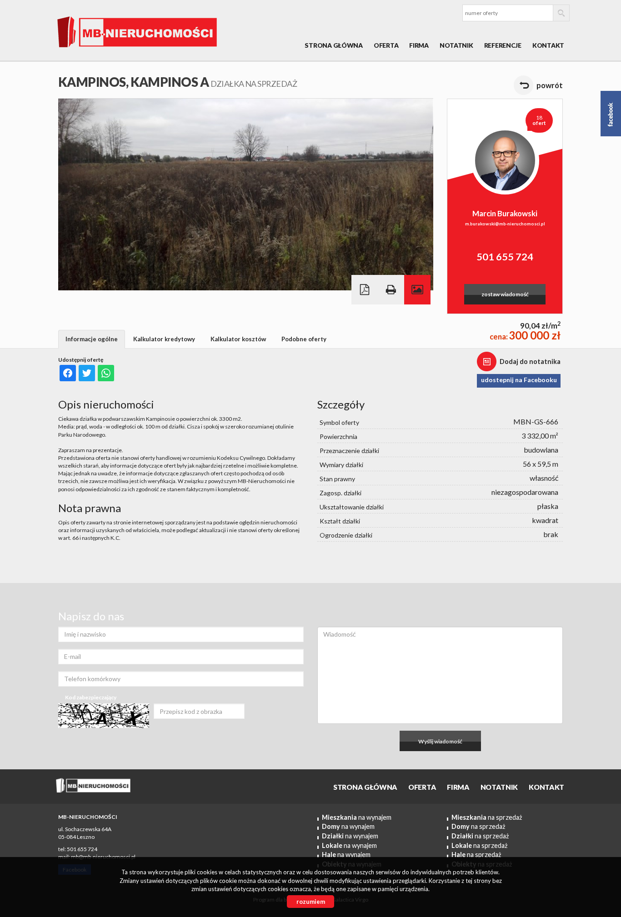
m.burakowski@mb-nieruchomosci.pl (505, 223)
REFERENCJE (502, 45)
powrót (549, 85)
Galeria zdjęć (417, 289)
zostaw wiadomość (505, 294)
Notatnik (456, 45)
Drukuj (391, 289)
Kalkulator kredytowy (164, 339)
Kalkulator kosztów (238, 339)
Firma (419, 45)
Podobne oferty (303, 339)
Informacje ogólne (91, 339)
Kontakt (548, 45)
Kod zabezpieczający (90, 697)
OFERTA (386, 45)
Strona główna (333, 45)
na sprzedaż (486, 817)
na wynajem (356, 817)
